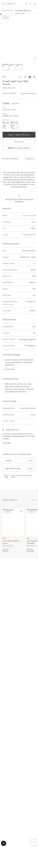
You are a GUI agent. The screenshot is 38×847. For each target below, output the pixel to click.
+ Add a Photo (30, 159)
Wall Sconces (9, 10)
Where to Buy (19, 142)
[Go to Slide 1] (5, 67)
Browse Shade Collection (19, 148)
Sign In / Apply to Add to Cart (19, 135)
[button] (19, 37)
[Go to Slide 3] (19, 67)
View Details (15, 103)
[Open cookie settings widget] (3, 843)
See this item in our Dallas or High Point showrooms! (19, 200)
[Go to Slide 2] (12, 67)
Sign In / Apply (6, 476)
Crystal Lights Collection (27, 339)
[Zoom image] (35, 58)
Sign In (23, 93)
